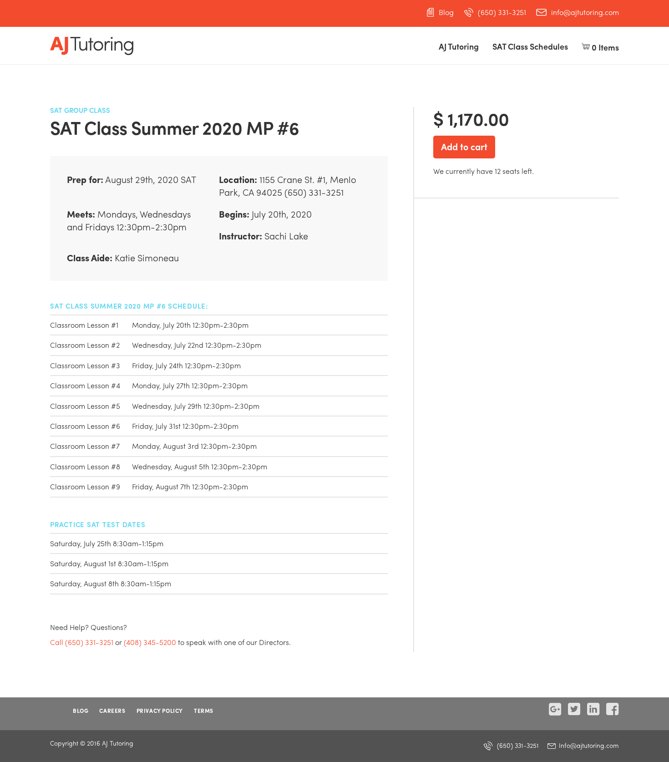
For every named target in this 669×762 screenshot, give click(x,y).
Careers (112, 710)
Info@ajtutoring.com (588, 745)
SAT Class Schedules (530, 46)
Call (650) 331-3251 (81, 642)
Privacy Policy (160, 710)
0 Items (604, 47)
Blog (446, 12)
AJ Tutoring (459, 46)
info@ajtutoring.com (585, 12)
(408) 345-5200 (150, 642)
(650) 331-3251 (502, 12)
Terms (203, 710)
